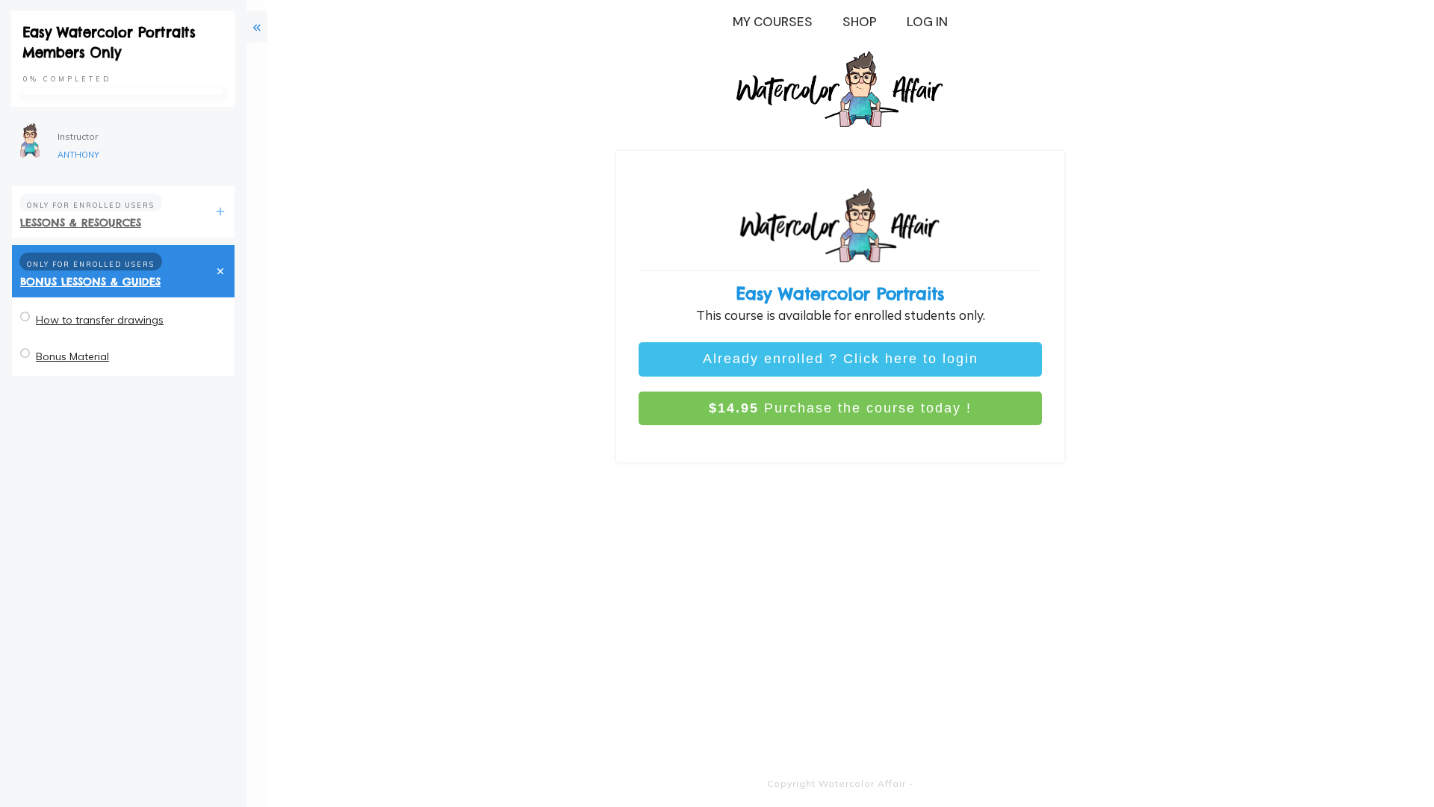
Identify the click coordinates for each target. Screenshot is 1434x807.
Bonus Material (72, 356)
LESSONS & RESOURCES (80, 222)
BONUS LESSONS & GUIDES (90, 281)
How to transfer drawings (100, 320)
